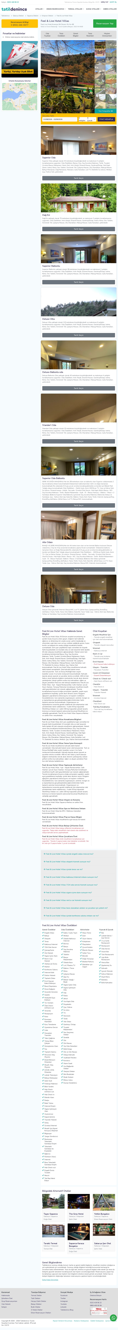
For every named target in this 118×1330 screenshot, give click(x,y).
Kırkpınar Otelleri (47, 16)
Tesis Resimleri (90, 34)
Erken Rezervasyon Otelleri (41, 1313)
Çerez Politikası (111, 1321)
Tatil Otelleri (35, 1298)
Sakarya (47, 1216)
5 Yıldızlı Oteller (37, 1310)
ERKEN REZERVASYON (55, 9)
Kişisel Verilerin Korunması (62, 1321)
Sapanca (54, 1216)
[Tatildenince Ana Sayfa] (14, 9)
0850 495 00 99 (96, 1305)
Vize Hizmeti (5, 1304)
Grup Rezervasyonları (9, 1301)
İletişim (4, 1307)
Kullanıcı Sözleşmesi (81, 1321)
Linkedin (63, 1307)
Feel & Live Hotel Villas (64, 16)
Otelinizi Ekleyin (96, 1295)
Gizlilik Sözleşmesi (97, 1321)
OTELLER (39, 9)
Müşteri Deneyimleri (107, 34)
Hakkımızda (5, 1295)
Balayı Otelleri (36, 1304)
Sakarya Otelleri (18, 16)
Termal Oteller (36, 1295)
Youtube (63, 1304)
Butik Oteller (35, 1307)
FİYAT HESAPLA (106, 119)
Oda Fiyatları (47, 34)
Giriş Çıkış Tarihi (48, 116)
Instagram (64, 1301)
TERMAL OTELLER (75, 9)
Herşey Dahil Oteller (38, 1301)
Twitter (63, 1298)
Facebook (64, 1295)
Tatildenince (5, 16)
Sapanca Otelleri (32, 16)
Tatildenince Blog (66, 1310)
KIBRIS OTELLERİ (110, 9)
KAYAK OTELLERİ (92, 9)
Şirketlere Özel (6, 1298)
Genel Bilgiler (75, 34)
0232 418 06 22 (96, 1303)
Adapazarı (80, 1216)
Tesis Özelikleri (61, 34)
